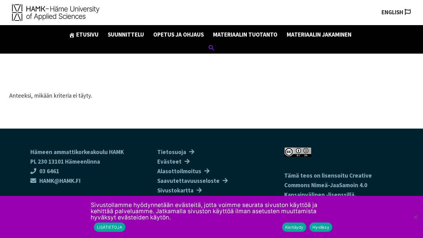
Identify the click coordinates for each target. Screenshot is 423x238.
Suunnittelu (126, 34)
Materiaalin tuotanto (245, 34)
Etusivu (86, 34)
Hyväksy (320, 227)
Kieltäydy (294, 227)
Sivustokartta (175, 190)
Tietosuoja (171, 152)
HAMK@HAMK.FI (60, 180)
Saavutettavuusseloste (188, 180)
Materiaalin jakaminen (319, 34)
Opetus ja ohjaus (178, 34)
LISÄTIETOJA (109, 227)
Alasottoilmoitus (179, 171)
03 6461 (49, 171)
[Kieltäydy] (415, 217)
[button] (211, 48)
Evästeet (169, 161)
